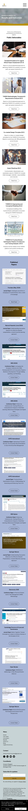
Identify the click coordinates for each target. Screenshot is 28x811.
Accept (20, 809)
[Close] (26, 802)
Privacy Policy (11, 805)
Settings (7, 809)
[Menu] (25, 5)
